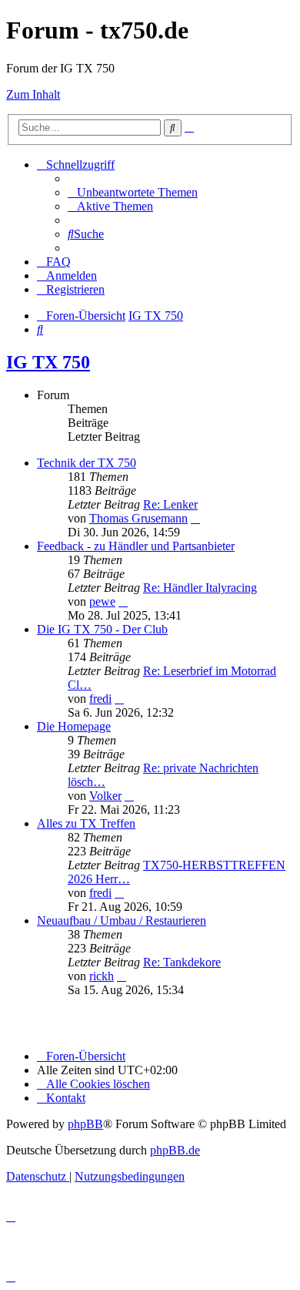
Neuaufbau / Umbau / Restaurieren (121, 920)
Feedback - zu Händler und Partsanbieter (136, 546)
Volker (105, 795)
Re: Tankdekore (182, 962)
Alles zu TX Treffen (86, 823)
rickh (101, 976)
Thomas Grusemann (138, 518)
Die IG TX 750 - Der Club (102, 629)
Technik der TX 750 (86, 462)
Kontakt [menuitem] (65, 1097)
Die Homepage (74, 726)
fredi (100, 698)
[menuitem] (133, 192)
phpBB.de (175, 1150)
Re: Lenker (170, 504)
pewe (102, 601)
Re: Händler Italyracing (200, 587)
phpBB (85, 1123)
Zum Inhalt (33, 94)
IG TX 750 (48, 362)
